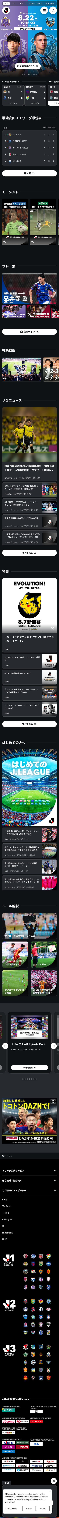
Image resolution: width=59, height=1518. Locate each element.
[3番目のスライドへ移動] (27, 74)
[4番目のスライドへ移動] (29, 74)
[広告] (29, 1121)
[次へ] (54, 1046)
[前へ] (5, 1046)
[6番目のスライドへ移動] (34, 1079)
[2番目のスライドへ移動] (24, 74)
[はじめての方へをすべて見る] (29, 787)
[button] (44, 10)
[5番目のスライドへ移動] (34, 74)
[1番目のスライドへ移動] (22, 74)
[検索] (53, 10)
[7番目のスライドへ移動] (36, 1079)
